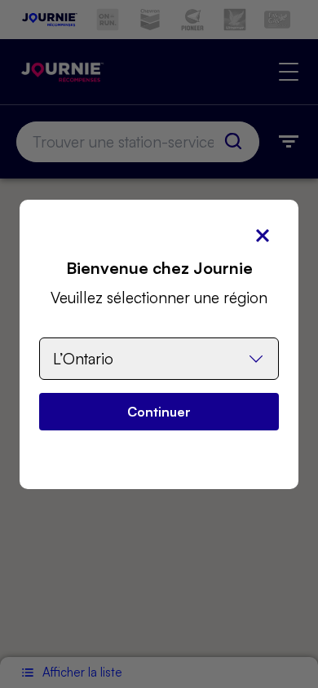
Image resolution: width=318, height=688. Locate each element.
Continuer (159, 412)
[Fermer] (262, 235)
